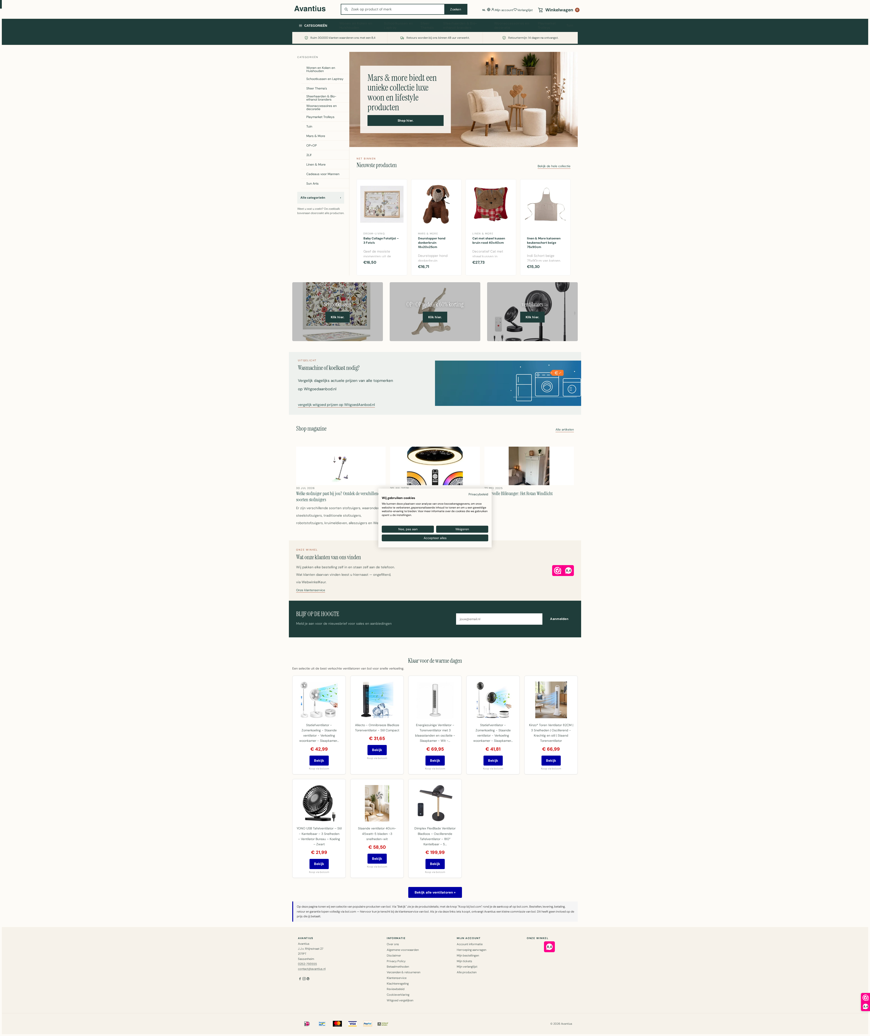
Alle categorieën (320, 198)
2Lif (309, 155)
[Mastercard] (337, 1023)
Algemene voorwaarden (403, 950)
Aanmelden (559, 619)
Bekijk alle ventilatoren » (435, 892)
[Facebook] (300, 979)
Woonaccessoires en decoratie (511, 25)
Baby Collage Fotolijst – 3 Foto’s (381, 240)
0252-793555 (307, 964)
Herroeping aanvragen (471, 950)
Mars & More (315, 135)
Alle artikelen (565, 429)
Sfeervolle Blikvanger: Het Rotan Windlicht (518, 493)
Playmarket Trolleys (547, 25)
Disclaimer (394, 955)
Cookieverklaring (398, 995)
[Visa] (352, 1023)
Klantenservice (396, 978)
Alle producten (466, 972)
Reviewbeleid (395, 989)
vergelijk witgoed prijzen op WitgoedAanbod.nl (336, 405)
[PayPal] (367, 1023)
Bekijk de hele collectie (554, 166)
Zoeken (455, 9)
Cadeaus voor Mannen (322, 174)
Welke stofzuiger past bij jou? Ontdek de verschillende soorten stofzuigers (339, 496)
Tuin (569, 25)
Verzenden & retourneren (403, 972)
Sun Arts (312, 183)
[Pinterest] (308, 979)
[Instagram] (304, 979)
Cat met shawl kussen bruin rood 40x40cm (488, 240)
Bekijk (319, 760)
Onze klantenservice (310, 590)
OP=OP (311, 145)
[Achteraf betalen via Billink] (383, 1023)
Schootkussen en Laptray (398, 25)
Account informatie (470, 944)
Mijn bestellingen (468, 955)
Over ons (393, 944)
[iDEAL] (307, 1023)
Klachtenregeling (398, 983)
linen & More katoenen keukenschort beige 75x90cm (544, 242)
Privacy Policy (396, 961)
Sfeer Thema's (427, 25)
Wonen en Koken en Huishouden (355, 25)
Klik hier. (338, 317)
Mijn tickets (464, 961)
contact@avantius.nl (312, 969)
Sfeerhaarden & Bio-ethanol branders (460, 25)
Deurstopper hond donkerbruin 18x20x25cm (431, 242)
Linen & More (316, 164)
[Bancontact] (322, 1023)
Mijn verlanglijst (467, 967)
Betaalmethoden (398, 967)
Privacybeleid (478, 494)
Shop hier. (406, 120)
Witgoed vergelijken (400, 1000)
